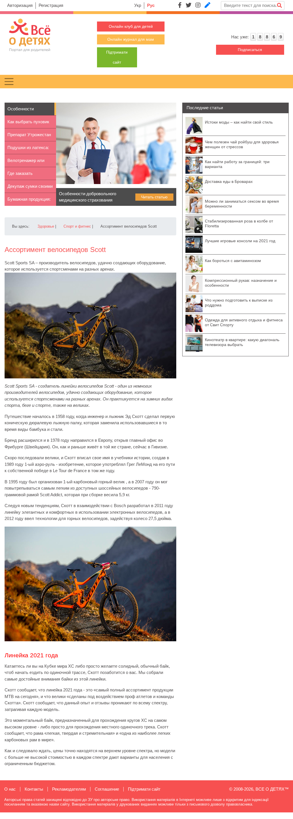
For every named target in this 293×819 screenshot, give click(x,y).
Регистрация (51, 5)
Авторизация (20, 5)
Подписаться (250, 49)
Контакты (34, 789)
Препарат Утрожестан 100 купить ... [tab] (29, 136)
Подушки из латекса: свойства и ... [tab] (28, 149)
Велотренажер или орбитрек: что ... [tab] (25, 162)
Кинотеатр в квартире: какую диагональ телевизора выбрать (242, 342)
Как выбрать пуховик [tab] (28, 121)
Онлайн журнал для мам (130, 39)
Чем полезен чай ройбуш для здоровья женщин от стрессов (242, 144)
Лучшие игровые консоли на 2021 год (240, 241)
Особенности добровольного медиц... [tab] (22, 111)
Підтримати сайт (144, 789)
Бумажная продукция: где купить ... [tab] (29, 201)
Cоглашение (107, 789)
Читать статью (154, 197)
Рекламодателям (69, 789)
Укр (137, 5)
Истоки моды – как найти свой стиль (239, 122)
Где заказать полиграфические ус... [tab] (29, 175)
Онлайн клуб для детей (131, 26)
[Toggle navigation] (9, 81)
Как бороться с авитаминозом (233, 260)
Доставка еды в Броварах (229, 181)
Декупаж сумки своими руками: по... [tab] (30, 188)
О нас (10, 789)
